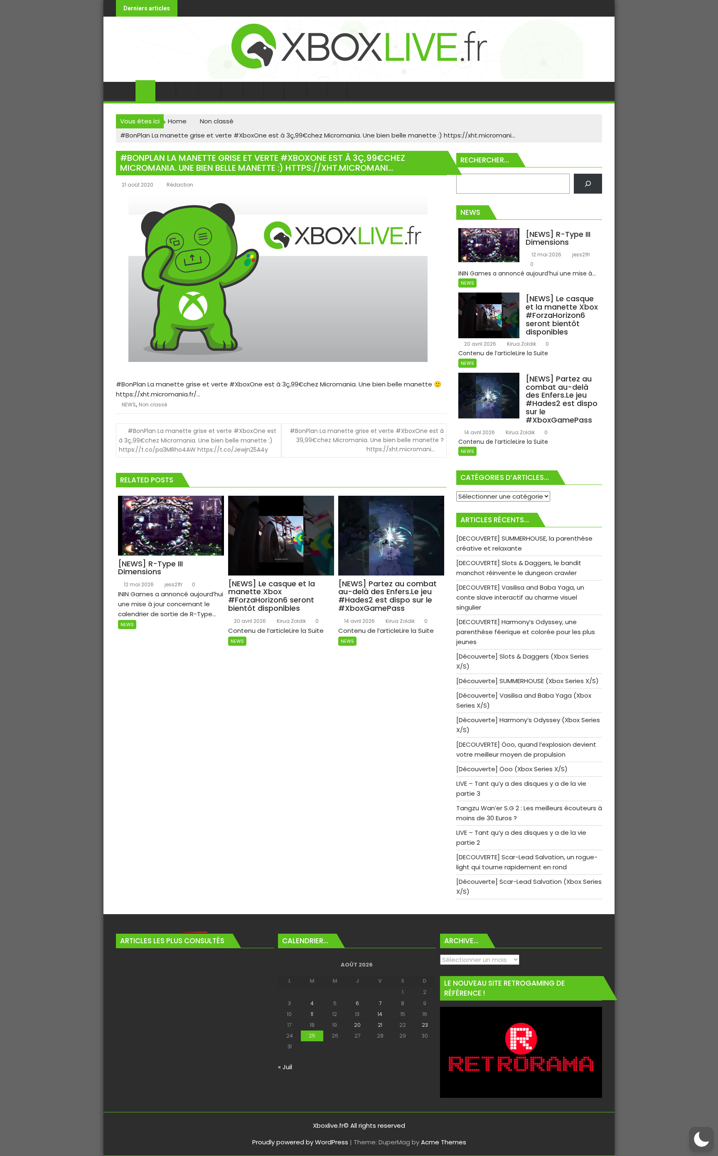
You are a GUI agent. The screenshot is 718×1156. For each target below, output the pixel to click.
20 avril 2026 (249, 621)
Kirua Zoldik (290, 621)
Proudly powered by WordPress (300, 1142)
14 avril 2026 (359, 621)
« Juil (285, 1067)
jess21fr (172, 584)
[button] (701, 1139)
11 (312, 1014)
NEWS (129, 404)
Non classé (153, 404)
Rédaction (180, 184)
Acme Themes (443, 1142)
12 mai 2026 (138, 584)
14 (380, 1014)
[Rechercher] (588, 184)
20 (357, 1024)
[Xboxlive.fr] (359, 76)
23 (425, 1024)
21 (380, 1024)
